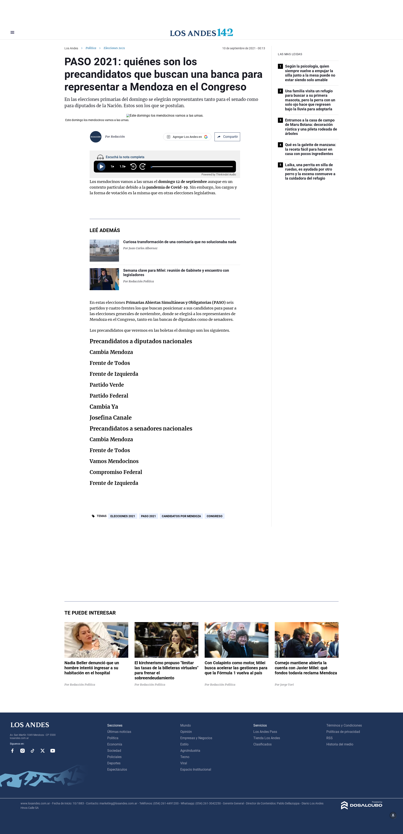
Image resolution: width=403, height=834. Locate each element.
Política (91, 48)
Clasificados (262, 744)
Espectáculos (117, 769)
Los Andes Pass (265, 732)
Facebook (12, 750)
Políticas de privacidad (343, 732)
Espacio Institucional (195, 769)
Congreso (214, 516)
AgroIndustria (190, 751)
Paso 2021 (148, 516)
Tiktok (32, 750)
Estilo (184, 744)
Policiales (114, 757)
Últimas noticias (119, 732)
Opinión (186, 732)
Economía (114, 744)
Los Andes (71, 48)
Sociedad (114, 751)
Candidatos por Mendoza (181, 516)
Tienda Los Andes (266, 738)
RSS (329, 738)
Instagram (22, 750)
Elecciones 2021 (122, 516)
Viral (183, 763)
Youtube (52, 750)
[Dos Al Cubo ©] (361, 808)
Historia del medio (339, 744)
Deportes (113, 763)
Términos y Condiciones (344, 725)
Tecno (184, 757)
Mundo (185, 725)
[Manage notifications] (393, 815)
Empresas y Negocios (196, 738)
